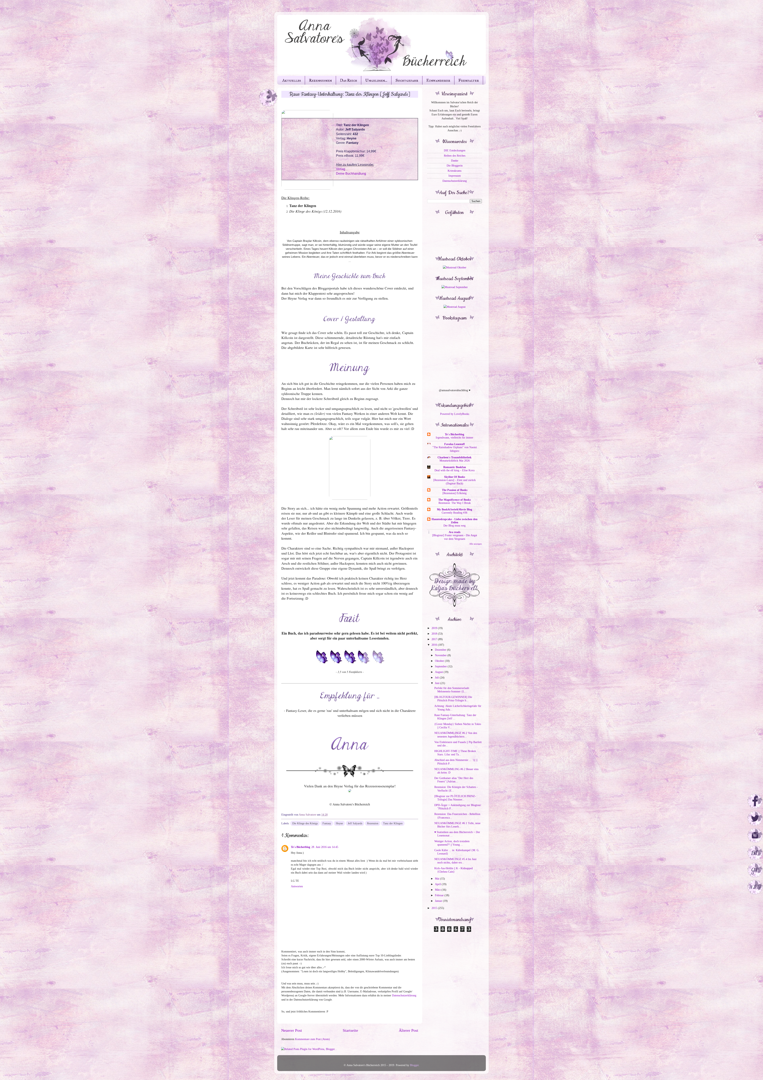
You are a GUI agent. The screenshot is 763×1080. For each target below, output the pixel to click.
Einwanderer (438, 80)
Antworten (297, 886)
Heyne (339, 823)
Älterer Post (408, 1030)
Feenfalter (468, 80)
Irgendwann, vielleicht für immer (454, 437)
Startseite (350, 1030)
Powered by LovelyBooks (454, 413)
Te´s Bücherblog (300, 847)
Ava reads (454, 532)
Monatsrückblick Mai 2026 (455, 460)
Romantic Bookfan (454, 467)
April (438, 884)
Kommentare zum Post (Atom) (312, 1039)
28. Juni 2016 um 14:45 (324, 847)
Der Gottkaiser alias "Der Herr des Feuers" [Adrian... (453, 779)
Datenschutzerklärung (404, 995)
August (439, 672)
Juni (437, 683)
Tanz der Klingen (393, 823)
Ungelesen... (376, 80)
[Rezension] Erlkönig (455, 493)
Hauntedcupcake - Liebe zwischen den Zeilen (454, 521)
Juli (437, 677)
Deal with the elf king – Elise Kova (454, 470)
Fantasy (326, 823)
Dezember (441, 649)
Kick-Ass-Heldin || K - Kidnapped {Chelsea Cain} (453, 870)
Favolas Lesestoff (454, 444)
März (438, 889)
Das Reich (348, 80)
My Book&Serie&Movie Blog (454, 509)
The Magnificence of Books (454, 499)
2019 (435, 628)
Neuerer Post (291, 1030)
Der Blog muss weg (454, 525)
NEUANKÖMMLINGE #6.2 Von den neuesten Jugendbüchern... (455, 734)
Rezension (372, 823)
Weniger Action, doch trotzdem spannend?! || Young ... (452, 843)
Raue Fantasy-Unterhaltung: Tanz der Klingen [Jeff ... (455, 716)
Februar (439, 895)
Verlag (340, 169)
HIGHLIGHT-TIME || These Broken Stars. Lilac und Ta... (455, 752)
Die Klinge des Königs (305, 823)
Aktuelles (291, 80)
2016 (435, 644)
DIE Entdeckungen (454, 150)
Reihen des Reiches (454, 155)
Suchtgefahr (406, 80)
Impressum (454, 175)
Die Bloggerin (455, 165)
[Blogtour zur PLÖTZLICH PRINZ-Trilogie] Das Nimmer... (455, 798)
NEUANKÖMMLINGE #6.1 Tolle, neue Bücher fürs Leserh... (457, 825)
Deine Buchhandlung (351, 173)
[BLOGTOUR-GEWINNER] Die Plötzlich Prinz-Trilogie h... (453, 698)
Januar (439, 900)
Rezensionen (320, 80)
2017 (435, 639)
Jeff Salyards (355, 823)
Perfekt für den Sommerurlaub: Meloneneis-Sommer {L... (452, 689)
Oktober (440, 660)
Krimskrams (454, 170)
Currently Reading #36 (454, 512)
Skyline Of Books (454, 476)
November (441, 655)
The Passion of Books (454, 490)
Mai (437, 878)
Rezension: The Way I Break (455, 502)
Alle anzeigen (475, 544)
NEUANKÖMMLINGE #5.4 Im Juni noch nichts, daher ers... (455, 860)
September (441, 666)
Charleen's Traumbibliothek (455, 457)
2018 (435, 633)
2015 (435, 908)
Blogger (414, 1065)
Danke (454, 160)
